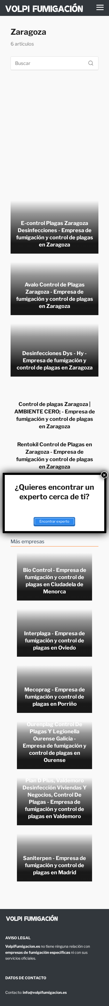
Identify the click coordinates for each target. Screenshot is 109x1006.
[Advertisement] (54, 137)
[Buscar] (89, 61)
